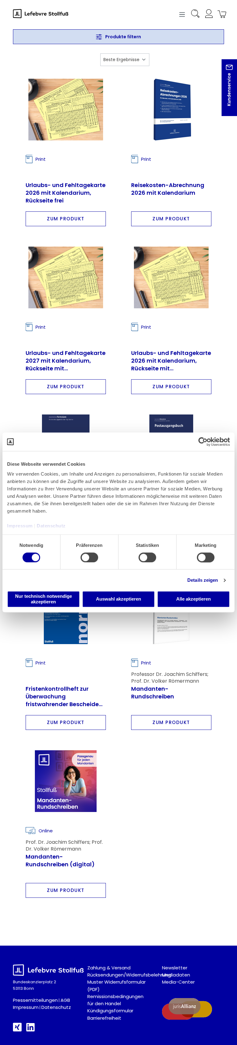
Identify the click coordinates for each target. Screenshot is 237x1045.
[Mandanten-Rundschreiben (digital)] (66, 781)
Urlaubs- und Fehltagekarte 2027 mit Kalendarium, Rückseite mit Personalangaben (66, 360)
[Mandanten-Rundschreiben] (171, 613)
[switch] (89, 557)
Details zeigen (202, 580)
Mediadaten (176, 975)
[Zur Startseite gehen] (44, 13)
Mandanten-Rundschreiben (152, 692)
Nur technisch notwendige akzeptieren (43, 599)
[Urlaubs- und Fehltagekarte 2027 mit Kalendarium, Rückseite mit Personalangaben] (66, 277)
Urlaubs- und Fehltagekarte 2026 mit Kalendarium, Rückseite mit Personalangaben (171, 360)
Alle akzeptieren (193, 599)
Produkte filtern (122, 37)
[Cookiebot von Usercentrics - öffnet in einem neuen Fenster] (203, 441)
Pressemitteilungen (35, 1000)
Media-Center (178, 982)
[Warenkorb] (221, 14)
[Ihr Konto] (208, 14)
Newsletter (174, 967)
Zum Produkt (66, 218)
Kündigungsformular (110, 1010)
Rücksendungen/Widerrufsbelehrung (129, 975)
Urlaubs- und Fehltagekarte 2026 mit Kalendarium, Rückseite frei (66, 192)
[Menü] (182, 13)
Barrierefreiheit (104, 1018)
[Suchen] (195, 14)
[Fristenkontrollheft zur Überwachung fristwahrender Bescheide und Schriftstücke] (66, 613)
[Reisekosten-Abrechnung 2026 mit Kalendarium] (171, 109)
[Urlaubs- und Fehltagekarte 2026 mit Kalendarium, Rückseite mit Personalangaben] (171, 277)
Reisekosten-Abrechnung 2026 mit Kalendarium (167, 189)
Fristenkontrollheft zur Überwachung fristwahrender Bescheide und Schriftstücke (62, 696)
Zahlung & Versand (109, 967)
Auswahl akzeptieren (118, 599)
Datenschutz (56, 1007)
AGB (65, 1000)
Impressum (26, 1007)
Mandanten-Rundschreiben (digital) (60, 860)
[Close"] (224, 92)
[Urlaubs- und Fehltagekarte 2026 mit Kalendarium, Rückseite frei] (66, 109)
